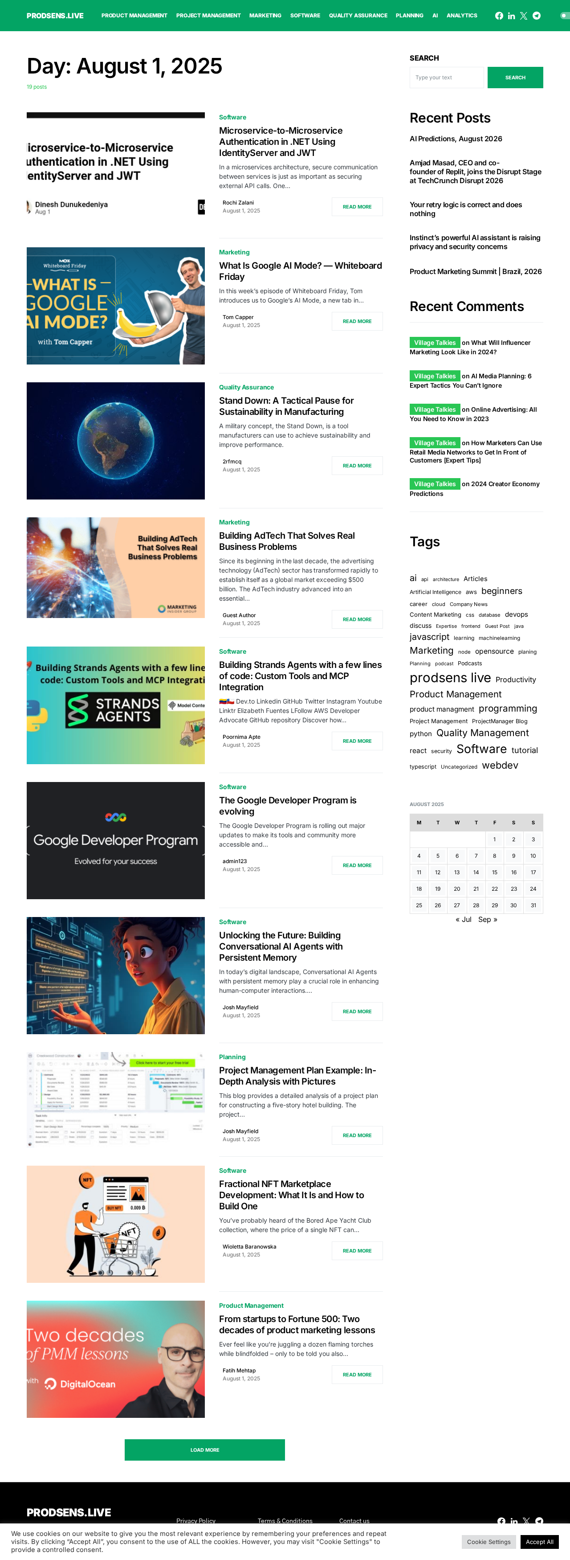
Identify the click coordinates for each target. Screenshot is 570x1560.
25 (419, 905)
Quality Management (482, 732)
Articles (476, 579)
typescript (423, 766)
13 (457, 872)
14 (476, 872)
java (519, 626)
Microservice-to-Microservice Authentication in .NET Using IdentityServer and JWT (280, 141)
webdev (500, 765)
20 (457, 888)
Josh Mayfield (240, 1007)
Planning (232, 1056)
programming (508, 708)
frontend (470, 626)
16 (514, 872)
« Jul (464, 919)
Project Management (439, 721)
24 (533, 888)
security (441, 751)
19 (437, 888)
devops (516, 614)
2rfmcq (232, 461)
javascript (429, 636)
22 (495, 888)
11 (419, 872)
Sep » (487, 919)
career (419, 604)
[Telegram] (537, 16)
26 (438, 905)
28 (476, 905)
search (515, 77)
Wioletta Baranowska (250, 1246)
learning (464, 638)
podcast (444, 664)
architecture (446, 579)
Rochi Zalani (238, 202)
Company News (469, 604)
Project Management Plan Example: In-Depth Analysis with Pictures (297, 1076)
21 (476, 888)
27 (457, 905)
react (418, 750)
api (424, 579)
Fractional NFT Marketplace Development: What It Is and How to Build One (291, 1195)
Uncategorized (459, 767)
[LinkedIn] (511, 16)
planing (527, 652)
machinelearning (499, 638)
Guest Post (497, 626)
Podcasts (470, 663)
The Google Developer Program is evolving (288, 806)
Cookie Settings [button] (489, 1541)
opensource (494, 651)
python (421, 733)
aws (471, 592)
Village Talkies (435, 342)
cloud (438, 604)
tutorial (525, 750)
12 (437, 872)
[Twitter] (524, 16)
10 (533, 855)
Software (232, 117)
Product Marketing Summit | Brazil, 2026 (476, 271)
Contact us (354, 1521)
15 (494, 872)
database (490, 615)
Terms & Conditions (285, 1521)
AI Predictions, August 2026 (456, 139)
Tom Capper (238, 317)
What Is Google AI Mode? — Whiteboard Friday (300, 271)
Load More (205, 1450)
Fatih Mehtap (239, 1370)
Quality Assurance (246, 387)
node (464, 652)
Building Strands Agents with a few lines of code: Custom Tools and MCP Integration (300, 675)
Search (424, 57)
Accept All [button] (540, 1541)
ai (413, 578)
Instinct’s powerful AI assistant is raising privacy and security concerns (475, 242)
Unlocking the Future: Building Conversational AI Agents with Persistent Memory (281, 946)
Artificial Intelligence (435, 592)
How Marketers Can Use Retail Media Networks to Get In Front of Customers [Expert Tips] (476, 451)
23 (514, 888)
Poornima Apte (242, 736)
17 (533, 872)
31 (533, 905)
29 (495, 905)
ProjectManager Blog (500, 721)
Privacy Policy (196, 1521)
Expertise (446, 626)
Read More (357, 207)
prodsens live (450, 678)
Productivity (516, 680)
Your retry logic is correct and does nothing (466, 209)
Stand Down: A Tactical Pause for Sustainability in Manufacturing (286, 406)
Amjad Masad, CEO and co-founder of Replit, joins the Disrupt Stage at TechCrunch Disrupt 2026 (475, 172)
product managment (442, 709)
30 (513, 905)
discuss (421, 625)
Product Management (251, 1305)
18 (419, 888)
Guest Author (239, 615)
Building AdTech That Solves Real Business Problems (286, 541)
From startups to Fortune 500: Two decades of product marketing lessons (297, 1324)
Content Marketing (435, 614)
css (470, 615)
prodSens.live (55, 15)
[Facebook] (499, 16)
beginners (501, 591)
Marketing (234, 252)
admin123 (235, 861)
